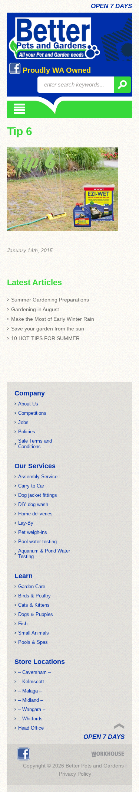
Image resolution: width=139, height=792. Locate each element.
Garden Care (31, 586)
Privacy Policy (75, 774)
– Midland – (30, 700)
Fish (22, 623)
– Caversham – (34, 672)
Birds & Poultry (34, 596)
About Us (28, 404)
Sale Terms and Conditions (35, 443)
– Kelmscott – (33, 681)
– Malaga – (30, 691)
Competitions (32, 413)
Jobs (23, 422)
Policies (26, 431)
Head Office (31, 728)
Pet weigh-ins (32, 532)
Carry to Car (31, 486)
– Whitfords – (32, 718)
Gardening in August (35, 309)
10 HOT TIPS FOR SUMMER (45, 338)
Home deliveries (35, 513)
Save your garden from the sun (47, 329)
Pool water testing (37, 541)
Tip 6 (19, 131)
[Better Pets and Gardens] (54, 38)
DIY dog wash (33, 504)
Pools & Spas (33, 642)
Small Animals (33, 633)
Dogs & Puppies (35, 614)
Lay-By (25, 523)
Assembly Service (37, 476)
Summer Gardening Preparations (50, 300)
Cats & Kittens (34, 605)
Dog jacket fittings (37, 495)
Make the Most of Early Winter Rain (52, 319)
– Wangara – (31, 709)
